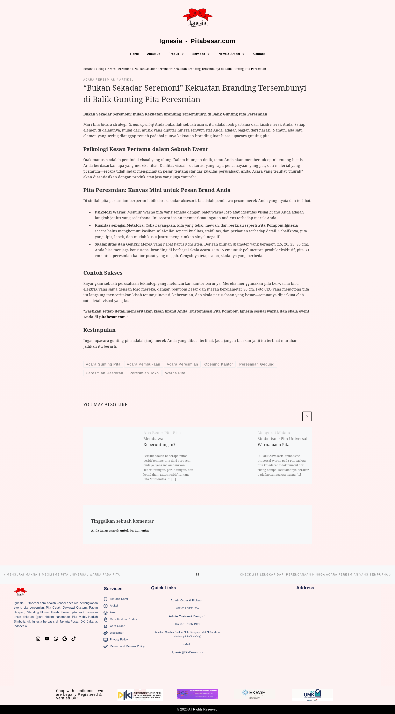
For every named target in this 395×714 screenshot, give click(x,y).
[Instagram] (38, 638)
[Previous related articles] (297, 416)
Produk (173, 54)
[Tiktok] (73, 638)
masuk (114, 530)
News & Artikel (229, 54)
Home (134, 54)
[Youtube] (47, 638)
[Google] (64, 638)
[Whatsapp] (55, 638)
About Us (153, 54)
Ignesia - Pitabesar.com (197, 41)
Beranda (89, 69)
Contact (259, 54)
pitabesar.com (112, 316)
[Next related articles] (307, 416)
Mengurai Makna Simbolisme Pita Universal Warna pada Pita (282, 438)
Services (198, 54)
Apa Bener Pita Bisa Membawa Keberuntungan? (162, 438)
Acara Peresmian (119, 69)
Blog (101, 69)
